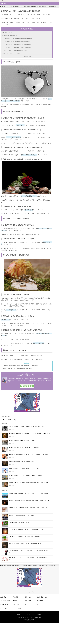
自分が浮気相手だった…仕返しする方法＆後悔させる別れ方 (25, 476)
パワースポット (17, 608)
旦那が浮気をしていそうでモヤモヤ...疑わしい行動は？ (24, 448)
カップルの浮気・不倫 (25, 6)
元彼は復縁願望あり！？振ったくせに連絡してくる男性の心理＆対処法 (28, 550)
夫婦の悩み (16, 601)
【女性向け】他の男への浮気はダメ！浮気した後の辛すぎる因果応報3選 (20, 365)
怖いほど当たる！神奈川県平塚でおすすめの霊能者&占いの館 (26, 529)
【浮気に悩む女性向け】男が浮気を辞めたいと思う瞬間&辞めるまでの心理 (29, 434)
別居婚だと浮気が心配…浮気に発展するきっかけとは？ (24, 469)
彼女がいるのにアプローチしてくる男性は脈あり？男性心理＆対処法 (28, 557)
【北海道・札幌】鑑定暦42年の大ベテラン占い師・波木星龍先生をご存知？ (30, 500)
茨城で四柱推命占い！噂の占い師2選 (19, 522)
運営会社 (38, 614)
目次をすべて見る (27, 56)
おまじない (3, 608)
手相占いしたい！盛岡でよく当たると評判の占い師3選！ (24, 536)
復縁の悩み (28, 597)
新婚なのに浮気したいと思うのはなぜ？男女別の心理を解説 (17, 368)
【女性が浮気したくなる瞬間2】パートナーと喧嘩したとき (17, 41)
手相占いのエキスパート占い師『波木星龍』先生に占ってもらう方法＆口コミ (29, 508)
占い (26, 604)
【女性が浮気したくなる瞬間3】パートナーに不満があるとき (17, 44)
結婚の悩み (3, 597)
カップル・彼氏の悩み (14, 6)
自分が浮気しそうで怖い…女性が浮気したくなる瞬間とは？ (43, 6)
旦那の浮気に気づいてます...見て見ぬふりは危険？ (23, 441)
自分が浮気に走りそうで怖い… (9, 33)
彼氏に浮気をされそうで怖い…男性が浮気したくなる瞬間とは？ (26, 427)
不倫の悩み (16, 597)
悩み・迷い (6, 6)
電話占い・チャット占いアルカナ (26, 614)
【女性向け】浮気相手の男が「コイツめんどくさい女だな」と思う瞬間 (28, 455)
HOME (1, 6)
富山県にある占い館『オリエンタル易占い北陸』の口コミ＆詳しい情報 (28, 493)
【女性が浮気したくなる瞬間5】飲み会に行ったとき (15, 50)
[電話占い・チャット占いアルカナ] (29, 587)
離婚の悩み (28, 601)
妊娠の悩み (40, 601)
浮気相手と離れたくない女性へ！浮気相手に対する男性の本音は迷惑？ (28, 483)
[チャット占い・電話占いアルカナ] (27, 411)
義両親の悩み (4, 604)
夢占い (39, 604)
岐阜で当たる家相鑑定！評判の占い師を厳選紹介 (22, 515)
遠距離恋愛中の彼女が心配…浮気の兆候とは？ (21, 462)
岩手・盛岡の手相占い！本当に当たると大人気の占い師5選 (25, 543)
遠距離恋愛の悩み (5, 601)
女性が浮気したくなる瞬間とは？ (9, 35)
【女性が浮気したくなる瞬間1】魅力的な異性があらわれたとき (18, 38)
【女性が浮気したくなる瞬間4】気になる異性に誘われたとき (17, 47)
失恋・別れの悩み (42, 597)
